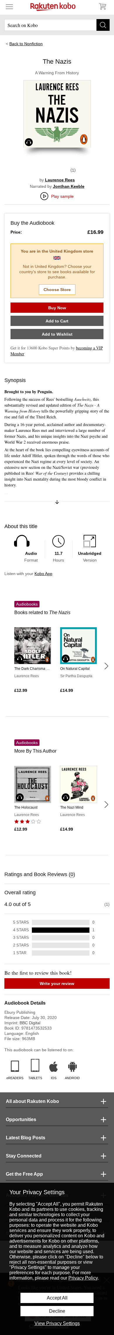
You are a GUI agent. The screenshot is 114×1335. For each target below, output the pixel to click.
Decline (57, 1311)
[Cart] (102, 6)
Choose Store (57, 289)
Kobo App (43, 573)
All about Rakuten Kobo (32, 1101)
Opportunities (21, 1119)
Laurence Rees (60, 180)
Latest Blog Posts (25, 1137)
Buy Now (57, 307)
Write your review (57, 983)
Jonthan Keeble (68, 186)
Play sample (62, 196)
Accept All (57, 1297)
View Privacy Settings (57, 1323)
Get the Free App (24, 1174)
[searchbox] (57, 25)
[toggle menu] (9, 6)
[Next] (106, 666)
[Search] (103, 25)
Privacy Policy (83, 1277)
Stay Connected (24, 1155)
